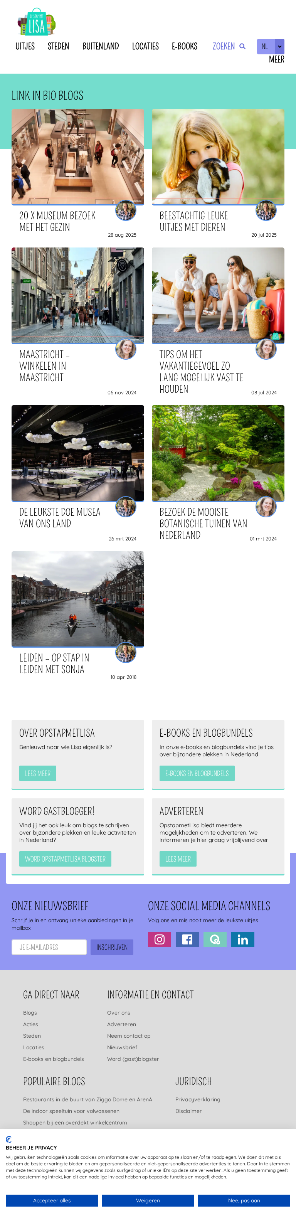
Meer (276, 59)
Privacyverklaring (197, 1099)
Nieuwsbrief (122, 1047)
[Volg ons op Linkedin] (242, 939)
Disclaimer (188, 1111)
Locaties (145, 46)
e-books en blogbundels (197, 773)
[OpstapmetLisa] (37, 23)
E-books (184, 46)
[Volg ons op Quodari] (215, 939)
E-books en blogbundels (53, 1058)
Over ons (118, 1012)
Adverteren (121, 1024)
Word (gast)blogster (133, 1058)
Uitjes (25, 46)
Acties (30, 1024)
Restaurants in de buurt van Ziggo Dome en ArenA (87, 1099)
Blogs (30, 1012)
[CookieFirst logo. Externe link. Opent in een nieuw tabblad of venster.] (9, 1139)
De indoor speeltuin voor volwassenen (71, 1111)
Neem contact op (129, 1035)
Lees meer (37, 773)
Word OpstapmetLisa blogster (65, 859)
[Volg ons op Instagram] (159, 939)
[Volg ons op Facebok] (187, 939)
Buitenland (100, 46)
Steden (58, 46)
